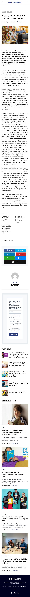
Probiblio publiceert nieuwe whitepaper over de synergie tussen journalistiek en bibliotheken (17, 374)
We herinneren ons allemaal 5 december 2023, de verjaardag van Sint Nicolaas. (14, 117)
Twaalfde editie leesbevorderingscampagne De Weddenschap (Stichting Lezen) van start (15, 518)
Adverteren (23, 586)
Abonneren (16, 586)
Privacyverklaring (6, 586)
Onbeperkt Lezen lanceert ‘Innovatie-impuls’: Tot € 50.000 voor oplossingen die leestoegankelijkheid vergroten (18, 355)
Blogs (3, 11)
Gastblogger (15, 285)
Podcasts (8, 556)
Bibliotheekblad (15, 579)
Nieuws (10, 11)
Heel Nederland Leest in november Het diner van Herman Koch (13, 475)
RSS (15, 589)
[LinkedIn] (15, 592)
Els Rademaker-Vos (8, 240)
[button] (2, 2)
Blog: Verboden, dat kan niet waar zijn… (17, 393)
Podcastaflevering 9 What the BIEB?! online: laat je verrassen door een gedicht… (15, 561)
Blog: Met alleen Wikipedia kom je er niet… (19, 217)
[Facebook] (11, 592)
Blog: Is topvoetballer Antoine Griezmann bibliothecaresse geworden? (7, 227)
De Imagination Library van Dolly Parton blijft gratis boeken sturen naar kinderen (18, 383)
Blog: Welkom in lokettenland (5, 216)
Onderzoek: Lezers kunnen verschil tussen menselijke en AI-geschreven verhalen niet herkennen (18, 364)
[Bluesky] (18, 592)
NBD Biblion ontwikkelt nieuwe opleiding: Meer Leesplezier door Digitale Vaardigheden (13, 432)
